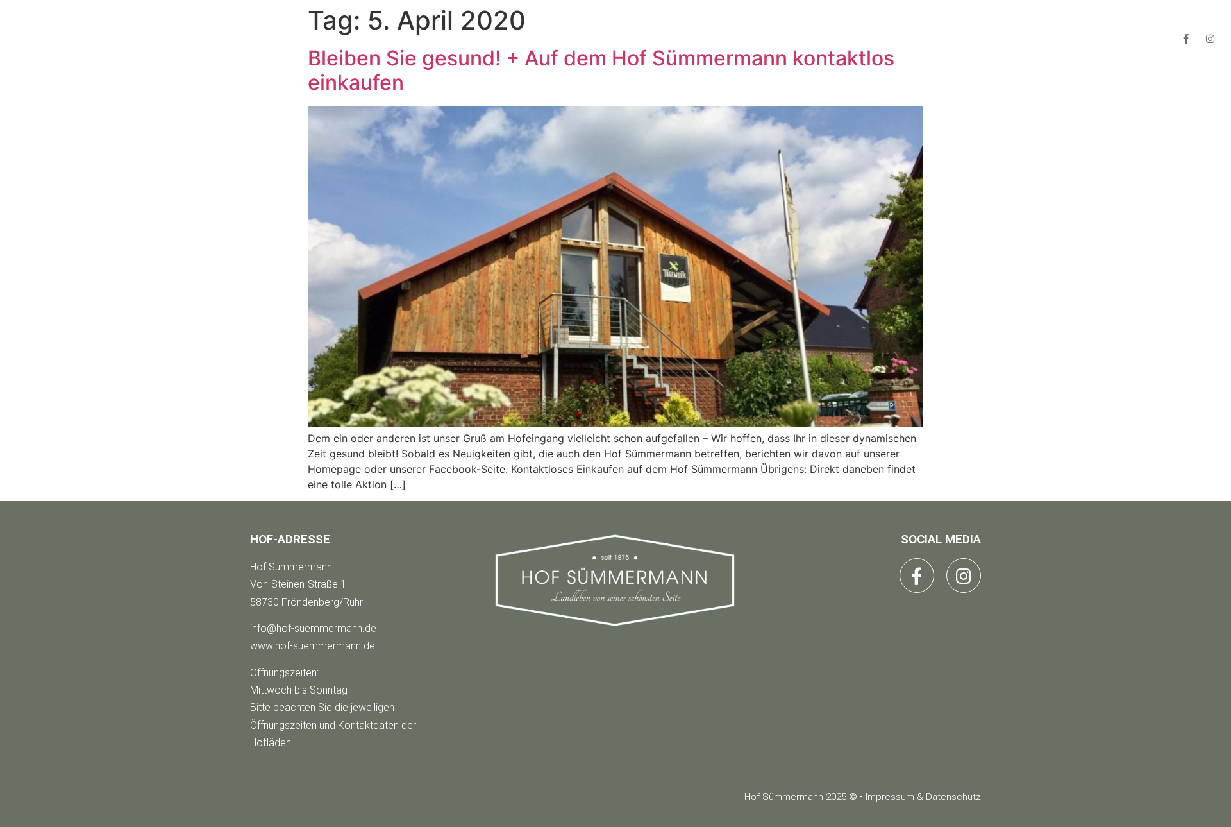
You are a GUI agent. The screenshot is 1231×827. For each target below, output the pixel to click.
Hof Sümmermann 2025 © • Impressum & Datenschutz (862, 797)
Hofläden (543, 38)
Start (444, 38)
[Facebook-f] (1186, 38)
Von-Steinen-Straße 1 (298, 584)
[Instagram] (1210, 38)
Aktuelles (656, 38)
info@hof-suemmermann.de (313, 628)
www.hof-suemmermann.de (312, 646)
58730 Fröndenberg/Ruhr (306, 602)
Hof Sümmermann (291, 567)
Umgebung (771, 38)
